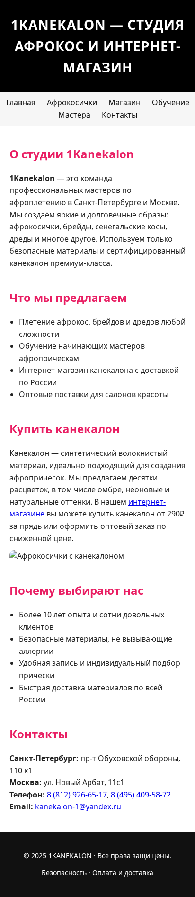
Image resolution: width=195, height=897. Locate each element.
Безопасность (64, 872)
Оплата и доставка (122, 872)
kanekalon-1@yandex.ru (78, 806)
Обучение (170, 102)
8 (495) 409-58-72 (141, 794)
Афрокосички (72, 102)
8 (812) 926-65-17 (77, 794)
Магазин (124, 102)
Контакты (119, 114)
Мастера (74, 114)
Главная (20, 102)
